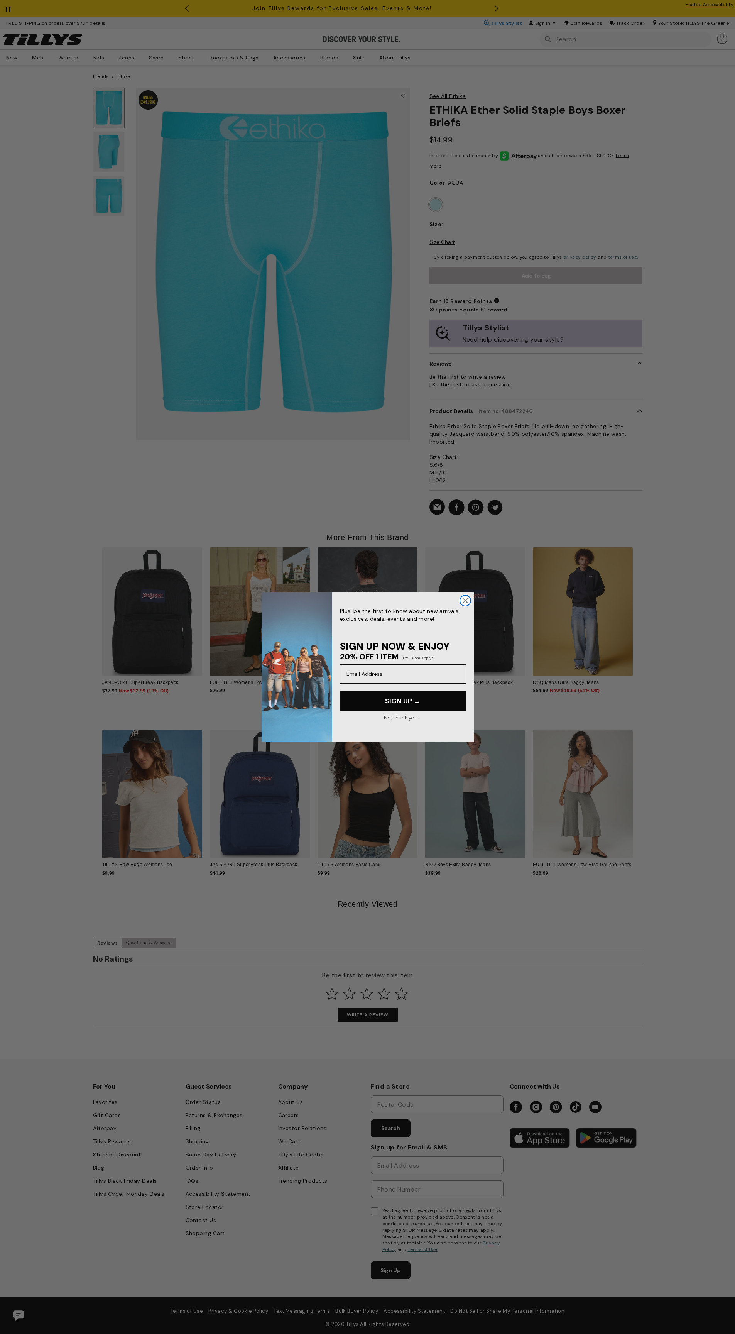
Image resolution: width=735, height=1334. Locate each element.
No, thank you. (401, 717)
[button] (638, 606)
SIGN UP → (403, 701)
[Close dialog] (465, 600)
